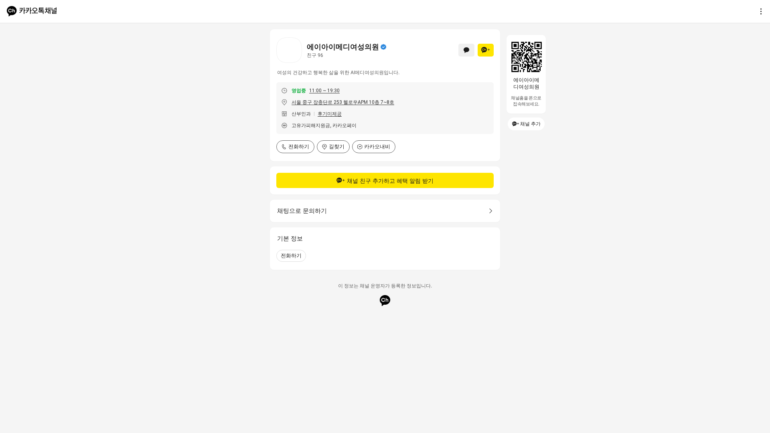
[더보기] (759, 11)
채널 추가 (530, 124)
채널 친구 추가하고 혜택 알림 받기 (390, 180)
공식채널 (383, 47)
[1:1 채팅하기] (466, 50)
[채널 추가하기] (486, 50)
